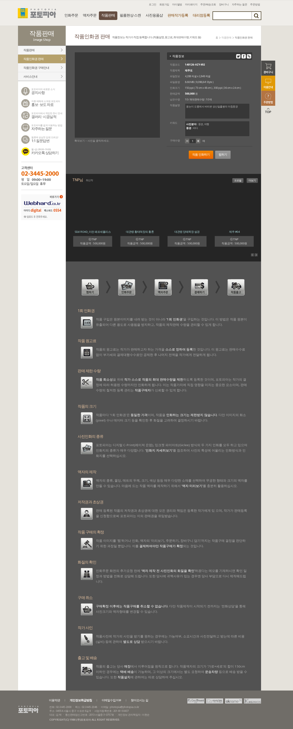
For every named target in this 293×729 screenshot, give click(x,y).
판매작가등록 (178, 15)
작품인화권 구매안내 (36, 68)
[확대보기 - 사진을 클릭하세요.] (117, 95)
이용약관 (54, 700)
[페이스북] (244, 56)
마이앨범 (177, 4)
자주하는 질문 (239, 4)
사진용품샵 (154, 15)
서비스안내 (30, 76)
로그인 (152, 4)
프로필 (237, 180)
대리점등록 (201, 15)
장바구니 (224, 4)
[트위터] (238, 56)
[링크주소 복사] (249, 56)
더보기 (252, 180)
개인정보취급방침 (81, 700)
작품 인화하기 (201, 154)
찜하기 (223, 154)
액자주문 (90, 15)
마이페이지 (191, 4)
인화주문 (71, 15)
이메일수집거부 (111, 700)
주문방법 (255, 4)
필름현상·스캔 (130, 15)
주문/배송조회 (208, 4)
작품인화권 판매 (33, 59)
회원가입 (164, 4)
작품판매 (108, 15)
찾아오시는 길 (139, 700)
